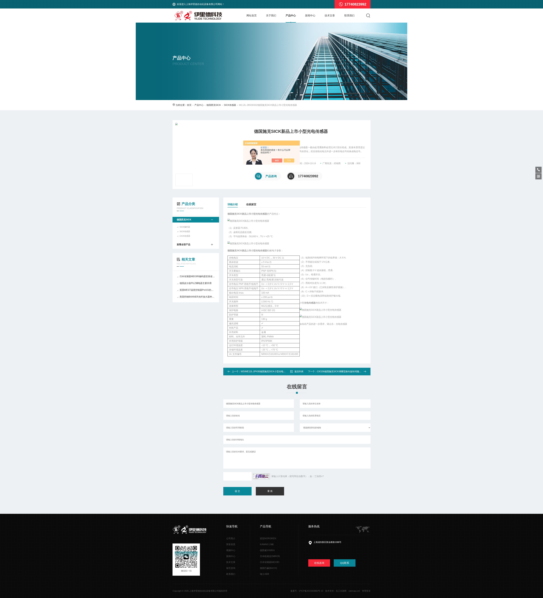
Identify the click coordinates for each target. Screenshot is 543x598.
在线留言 (251, 204)
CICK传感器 (185, 236)
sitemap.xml (354, 591)
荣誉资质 (230, 544)
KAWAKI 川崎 (267, 544)
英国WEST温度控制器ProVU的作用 (197, 290)
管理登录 (366, 591)
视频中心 (230, 550)
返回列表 (298, 371)
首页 (189, 105)
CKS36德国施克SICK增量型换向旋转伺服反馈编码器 (343, 371)
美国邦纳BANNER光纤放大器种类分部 (197, 297)
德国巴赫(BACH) (268, 568)
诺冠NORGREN (268, 538)
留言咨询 (230, 568)
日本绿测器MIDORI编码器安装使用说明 (197, 276)
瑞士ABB (264, 574)
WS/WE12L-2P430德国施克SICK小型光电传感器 (265, 371)
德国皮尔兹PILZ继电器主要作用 (196, 283)
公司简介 (230, 538)
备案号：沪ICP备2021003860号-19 (306, 591)
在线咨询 (319, 563)
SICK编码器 (185, 227)
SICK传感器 (230, 105)
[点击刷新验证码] (261, 476)
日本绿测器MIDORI (269, 562)
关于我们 (271, 15)
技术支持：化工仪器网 (335, 591)
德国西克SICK (213, 105)
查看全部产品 (183, 244)
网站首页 (251, 15)
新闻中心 (310, 15)
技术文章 (330, 15)
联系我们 (349, 15)
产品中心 (291, 15)
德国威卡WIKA (267, 550)
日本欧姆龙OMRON (270, 556)
